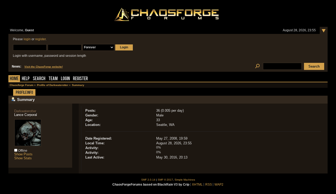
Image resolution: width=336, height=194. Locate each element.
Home (14, 79)
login (27, 39)
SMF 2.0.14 (148, 179)
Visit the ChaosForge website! (43, 66)
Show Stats (23, 158)
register (40, 39)
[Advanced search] (257, 66)
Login (65, 79)
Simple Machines (185, 179)
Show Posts (23, 154)
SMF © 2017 (165, 179)
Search (39, 79)
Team (53, 79)
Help (26, 79)
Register (80, 79)
